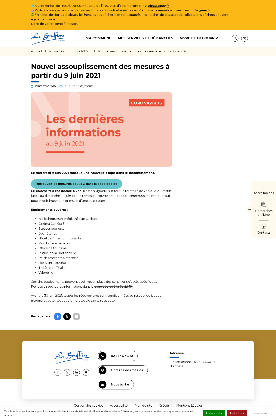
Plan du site (143, 405)
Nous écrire (120, 384)
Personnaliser (260, 413)
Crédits (164, 405)
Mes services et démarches (145, 38)
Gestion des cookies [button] (88, 405)
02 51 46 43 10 (122, 356)
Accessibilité (119, 405)
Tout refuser (237, 413)
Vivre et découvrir (199, 38)
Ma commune (98, 38)
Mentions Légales (189, 405)
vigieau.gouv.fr (157, 6)
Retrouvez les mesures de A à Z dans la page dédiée (76, 184)
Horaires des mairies (127, 370)
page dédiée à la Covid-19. (113, 286)
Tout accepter (214, 413)
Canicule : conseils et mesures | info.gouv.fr (174, 10)
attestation (97, 201)
